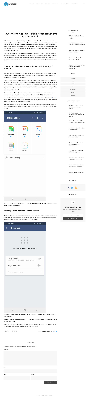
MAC (73, 86)
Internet (73, 92)
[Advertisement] (44, 18)
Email (5, 374)
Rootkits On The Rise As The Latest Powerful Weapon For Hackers (76, 107)
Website (33, 374)
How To (31, 3)
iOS (73, 81)
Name (5, 368)
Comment (6, 349)
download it (52, 98)
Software (40, 3)
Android (47, 3)
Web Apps (73, 95)
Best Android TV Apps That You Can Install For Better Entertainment (76, 66)
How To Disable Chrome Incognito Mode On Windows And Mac (76, 37)
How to (15, 331)
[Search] (84, 4)
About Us (74, 3)
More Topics (64, 3)
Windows (55, 3)
